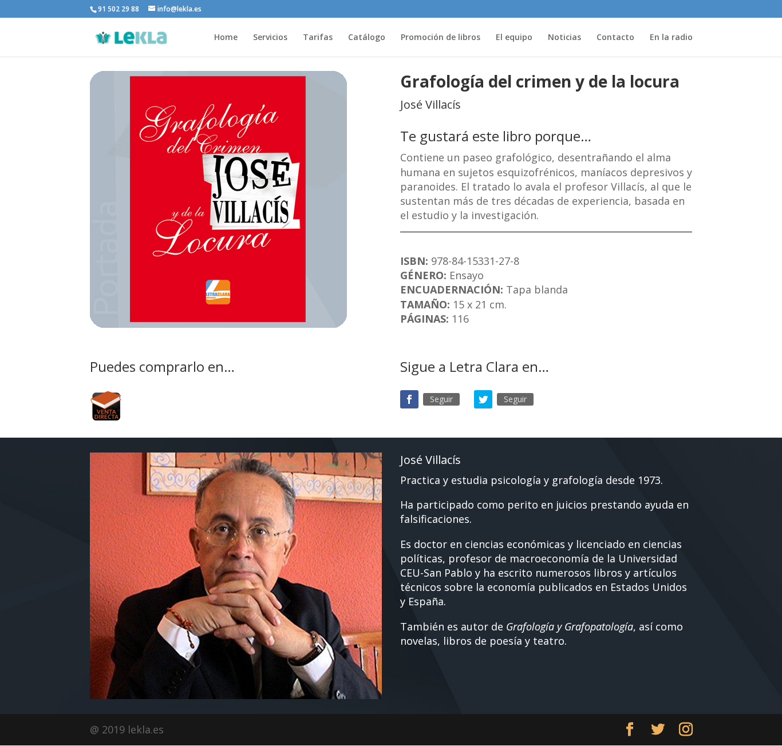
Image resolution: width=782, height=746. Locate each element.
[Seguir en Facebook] (409, 399)
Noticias (564, 37)
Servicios (270, 37)
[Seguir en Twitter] (483, 399)
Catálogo (366, 37)
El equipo (514, 37)
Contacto (615, 37)
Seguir (441, 399)
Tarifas (318, 37)
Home (226, 37)
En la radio (671, 37)
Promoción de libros (440, 37)
